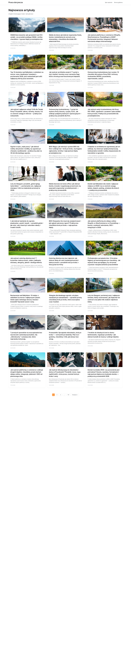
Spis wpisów (108, 2)
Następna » (75, 394)
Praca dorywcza (15, 2)
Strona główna (118, 2)
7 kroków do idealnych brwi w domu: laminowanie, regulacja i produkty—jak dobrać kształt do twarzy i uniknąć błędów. (103, 335)
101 (68, 394)
